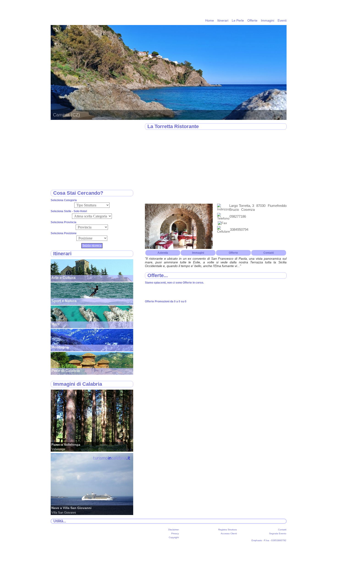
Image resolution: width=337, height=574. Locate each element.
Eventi (282, 20)
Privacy (175, 533)
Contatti (268, 252)
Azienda (162, 252)
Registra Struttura (227, 529)
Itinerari (222, 20)
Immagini (267, 20)
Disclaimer (173, 529)
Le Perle (238, 20)
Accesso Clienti (229, 533)
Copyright (174, 537)
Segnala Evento (277, 533)
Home (209, 20)
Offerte (252, 20)
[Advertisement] (215, 167)
